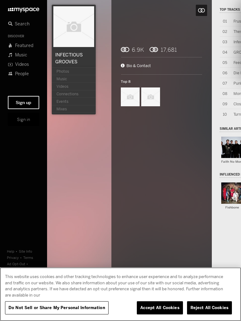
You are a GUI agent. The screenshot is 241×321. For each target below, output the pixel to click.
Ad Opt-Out (16, 263)
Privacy (13, 257)
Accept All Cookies (159, 307)
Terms (28, 257)
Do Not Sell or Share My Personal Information (56, 307)
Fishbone (232, 207)
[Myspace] (23, 8)
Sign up (23, 102)
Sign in (23, 119)
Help (10, 251)
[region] (120, 294)
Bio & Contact (138, 65)
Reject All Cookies (209, 307)
